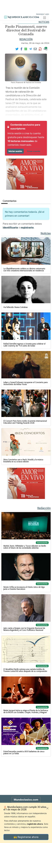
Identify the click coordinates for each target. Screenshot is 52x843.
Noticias (44, 22)
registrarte (27, 227)
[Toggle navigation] (44, 17)
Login (47, 14)
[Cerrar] (47, 808)
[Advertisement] (26, 6)
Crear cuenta (33, 151)
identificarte (10, 227)
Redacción (26, 39)
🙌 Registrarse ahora (26, 837)
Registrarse (40, 14)
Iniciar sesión (15, 151)
